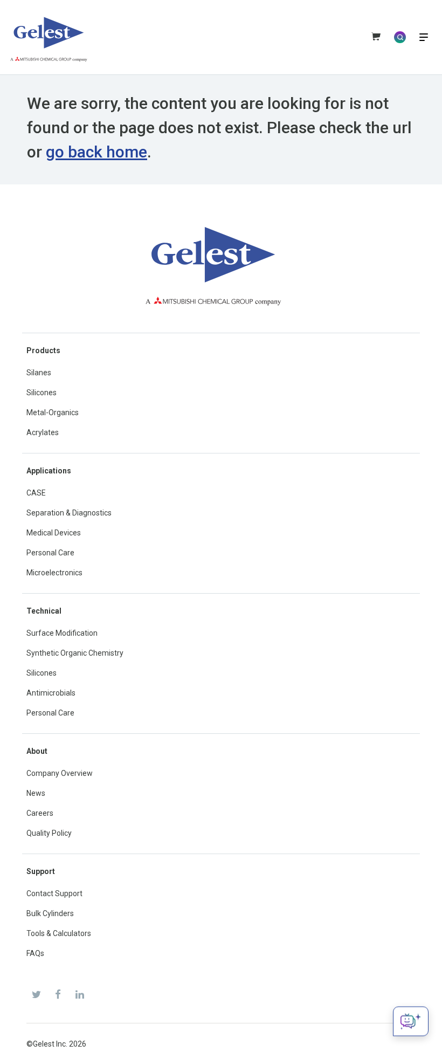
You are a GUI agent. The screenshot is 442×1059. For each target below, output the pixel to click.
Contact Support (54, 893)
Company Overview (59, 773)
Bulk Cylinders (50, 913)
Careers (39, 813)
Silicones (41, 392)
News (35, 793)
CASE (36, 493)
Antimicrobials (50, 693)
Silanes (38, 372)
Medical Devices (53, 532)
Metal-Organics (52, 412)
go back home (96, 151)
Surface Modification (62, 633)
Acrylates (42, 432)
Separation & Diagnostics (69, 512)
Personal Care (50, 552)
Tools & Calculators (58, 933)
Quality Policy (49, 833)
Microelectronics (54, 572)
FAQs (35, 953)
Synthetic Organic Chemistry (74, 653)
